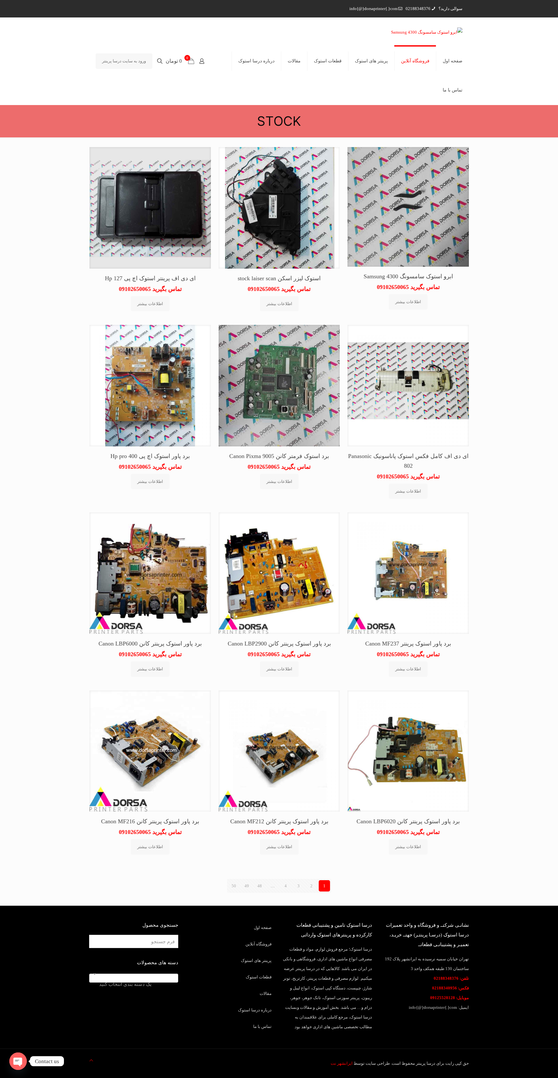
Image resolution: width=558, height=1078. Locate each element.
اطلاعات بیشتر (408, 301)
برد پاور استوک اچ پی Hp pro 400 (150, 456)
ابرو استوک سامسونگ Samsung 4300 (408, 276)
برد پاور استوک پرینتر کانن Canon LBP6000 (150, 643)
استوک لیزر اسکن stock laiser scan (279, 278)
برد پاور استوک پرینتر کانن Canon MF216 (150, 821)
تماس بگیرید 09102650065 (408, 287)
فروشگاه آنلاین (258, 944)
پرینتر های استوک (256, 960)
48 (259, 885)
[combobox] (133, 978)
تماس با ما (262, 1026)
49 (246, 885)
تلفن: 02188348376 (451, 978)
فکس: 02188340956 (450, 988)
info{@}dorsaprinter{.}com (373, 8)
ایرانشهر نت (342, 1063)
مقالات (266, 993)
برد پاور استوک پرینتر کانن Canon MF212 (279, 821)
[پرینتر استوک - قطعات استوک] (426, 32)
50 (234, 885)
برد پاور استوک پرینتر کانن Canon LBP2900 (279, 643)
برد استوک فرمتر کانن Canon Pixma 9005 (279, 456)
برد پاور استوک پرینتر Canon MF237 (408, 643)
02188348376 (418, 8)
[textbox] (134, 984)
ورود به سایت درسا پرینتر (124, 61)
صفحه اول (263, 927)
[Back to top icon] (91, 1060)
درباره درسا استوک (255, 1010)
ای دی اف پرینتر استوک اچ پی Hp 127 (150, 278)
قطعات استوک (259, 977)
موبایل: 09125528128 (449, 997)
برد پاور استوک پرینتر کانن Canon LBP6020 (408, 821)
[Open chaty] (18, 1061)
